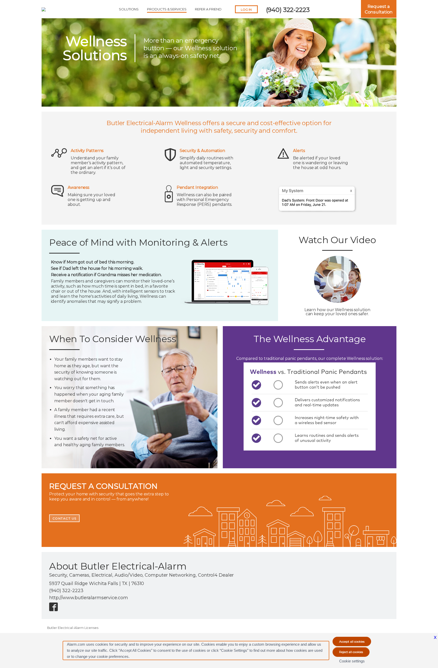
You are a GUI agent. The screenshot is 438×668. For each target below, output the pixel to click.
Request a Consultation (379, 9)
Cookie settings (352, 661)
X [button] (435, 637)
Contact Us (64, 518)
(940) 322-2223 (288, 9)
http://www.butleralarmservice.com (88, 597)
